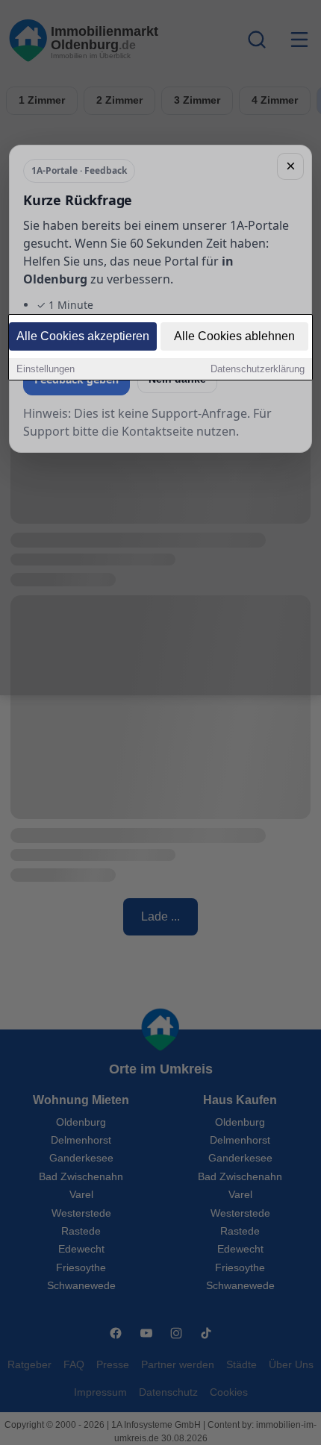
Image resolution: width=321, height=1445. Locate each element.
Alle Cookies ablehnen (234, 336)
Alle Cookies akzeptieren (82, 336)
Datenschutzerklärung (258, 368)
